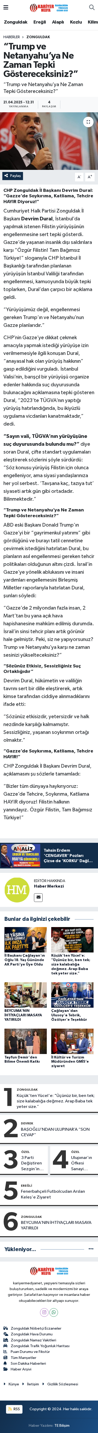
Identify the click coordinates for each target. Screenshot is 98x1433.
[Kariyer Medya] (48, 7)
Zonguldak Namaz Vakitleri (33, 1340)
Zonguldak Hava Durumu (32, 1334)
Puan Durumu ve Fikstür (30, 1352)
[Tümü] (91, 1249)
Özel (25, 1151)
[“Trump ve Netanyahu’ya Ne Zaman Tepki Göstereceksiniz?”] (49, 141)
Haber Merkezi (49, 886)
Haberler (11, 37)
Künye (14, 1384)
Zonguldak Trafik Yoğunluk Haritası (40, 1346)
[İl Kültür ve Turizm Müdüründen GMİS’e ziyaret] (72, 1041)
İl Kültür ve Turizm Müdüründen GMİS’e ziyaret (70, 1062)
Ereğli (39, 22)
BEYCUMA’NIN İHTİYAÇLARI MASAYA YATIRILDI (23, 1015)
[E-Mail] (38, 897)
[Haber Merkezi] (17, 890)
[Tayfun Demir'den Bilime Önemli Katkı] (25, 1041)
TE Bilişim (62, 1426)
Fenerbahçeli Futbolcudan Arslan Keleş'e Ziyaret (53, 1194)
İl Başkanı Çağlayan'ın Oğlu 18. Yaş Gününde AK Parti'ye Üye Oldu (24, 960)
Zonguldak (15, 22)
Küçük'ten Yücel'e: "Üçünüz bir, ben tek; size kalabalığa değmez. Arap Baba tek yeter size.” (70, 964)
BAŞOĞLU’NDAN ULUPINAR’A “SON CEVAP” (55, 1132)
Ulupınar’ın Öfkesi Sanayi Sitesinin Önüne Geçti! (81, 1164)
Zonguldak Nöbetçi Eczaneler (36, 1328)
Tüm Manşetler (23, 1358)
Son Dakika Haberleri (28, 1363)
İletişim (33, 1384)
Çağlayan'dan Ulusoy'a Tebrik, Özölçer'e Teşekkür (69, 1015)
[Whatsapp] (53, 1312)
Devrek (27, 1123)
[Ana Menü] (5, 7)
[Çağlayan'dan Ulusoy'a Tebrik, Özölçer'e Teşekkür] (72, 994)
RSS (16, 1409)
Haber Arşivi (21, 1369)
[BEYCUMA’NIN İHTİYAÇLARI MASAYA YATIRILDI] (25, 994)
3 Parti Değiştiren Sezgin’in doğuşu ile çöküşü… (31, 1164)
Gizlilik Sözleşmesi (62, 1384)
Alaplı (58, 22)
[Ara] (92, 7)
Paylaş (15, 176)
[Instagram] (44, 1312)
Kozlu (76, 22)
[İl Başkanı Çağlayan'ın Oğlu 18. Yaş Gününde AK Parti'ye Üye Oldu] (25, 940)
